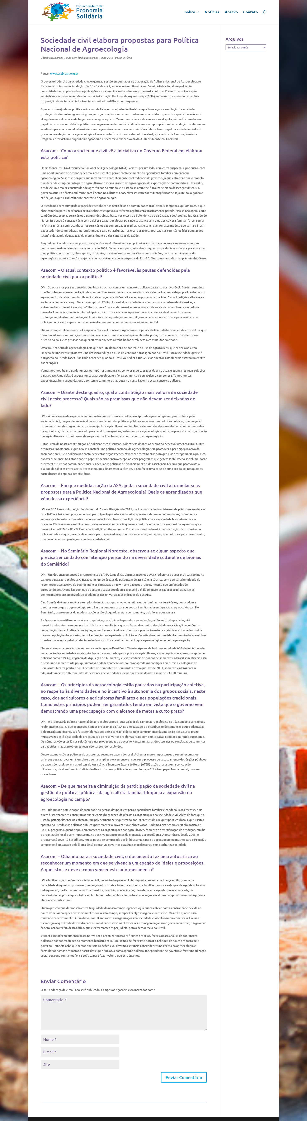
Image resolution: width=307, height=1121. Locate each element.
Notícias (212, 12)
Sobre (190, 12)
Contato (250, 12)
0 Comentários (123, 58)
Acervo (231, 12)
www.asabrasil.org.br (64, 73)
